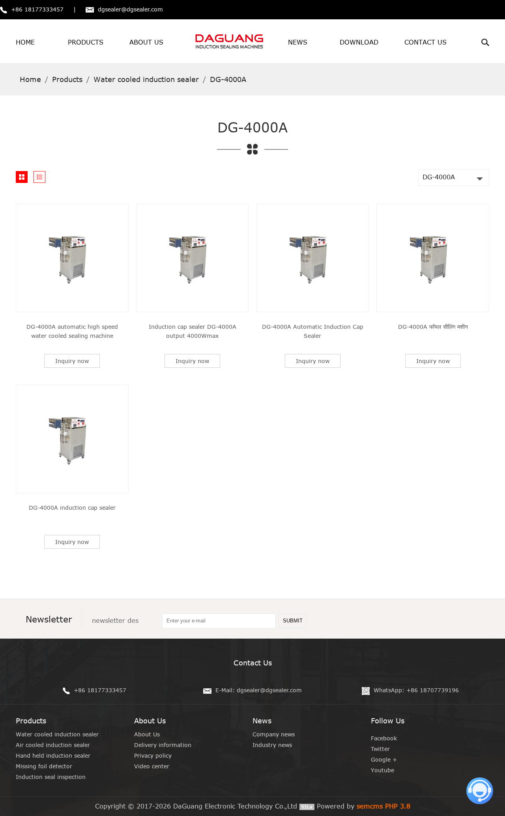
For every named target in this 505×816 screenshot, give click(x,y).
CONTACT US (425, 42)
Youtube (382, 770)
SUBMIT (293, 621)
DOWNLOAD (359, 42)
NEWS (297, 42)
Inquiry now (72, 361)
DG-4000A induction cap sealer (72, 507)
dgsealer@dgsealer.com (130, 9)
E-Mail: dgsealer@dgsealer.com (258, 690)
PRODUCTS (85, 42)
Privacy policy (153, 755)
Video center (151, 766)
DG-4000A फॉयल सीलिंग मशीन (433, 326)
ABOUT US (146, 42)
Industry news (272, 744)
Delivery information (162, 744)
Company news (273, 734)
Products (67, 79)
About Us (147, 734)
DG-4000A (439, 177)
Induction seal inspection (51, 776)
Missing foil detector (44, 766)
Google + (384, 759)
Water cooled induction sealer (57, 734)
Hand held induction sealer (53, 755)
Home (30, 79)
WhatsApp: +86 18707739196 (416, 690)
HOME (25, 42)
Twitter (380, 748)
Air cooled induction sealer (53, 744)
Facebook (384, 738)
